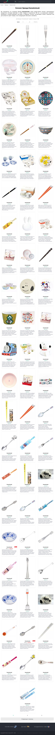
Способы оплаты (9, 726)
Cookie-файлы (20, 732)
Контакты (41, 732)
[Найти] (15, 1)
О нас (45, 732)
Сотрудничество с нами (40, 726)
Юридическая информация (32, 732)
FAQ (25, 732)
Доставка (23, 726)
